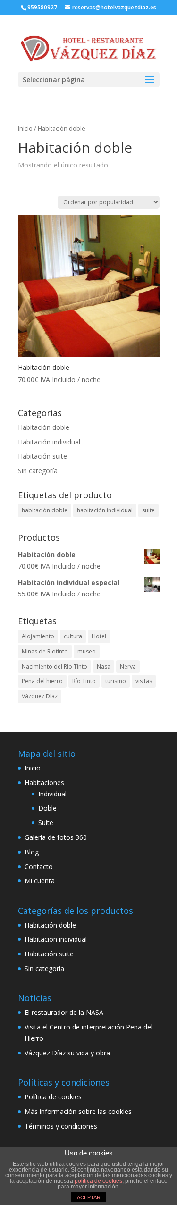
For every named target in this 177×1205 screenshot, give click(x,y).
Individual (52, 793)
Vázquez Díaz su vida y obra (67, 1052)
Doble (47, 807)
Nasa (103, 666)
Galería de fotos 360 (56, 837)
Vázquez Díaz (40, 696)
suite (148, 510)
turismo (115, 681)
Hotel (99, 636)
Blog (32, 851)
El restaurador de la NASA (64, 1012)
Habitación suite (42, 456)
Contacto (39, 866)
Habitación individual (49, 441)
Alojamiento (38, 636)
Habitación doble (43, 427)
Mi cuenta (40, 880)
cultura (73, 636)
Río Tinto (84, 681)
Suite (45, 822)
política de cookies (98, 1181)
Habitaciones (44, 782)
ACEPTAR (89, 1197)
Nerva (128, 666)
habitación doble (44, 510)
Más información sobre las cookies (78, 1111)
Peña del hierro (42, 681)
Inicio (25, 128)
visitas (143, 681)
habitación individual (105, 510)
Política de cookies (53, 1096)
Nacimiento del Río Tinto (54, 666)
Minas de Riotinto (45, 651)
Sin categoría (38, 470)
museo (86, 651)
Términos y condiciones (61, 1125)
